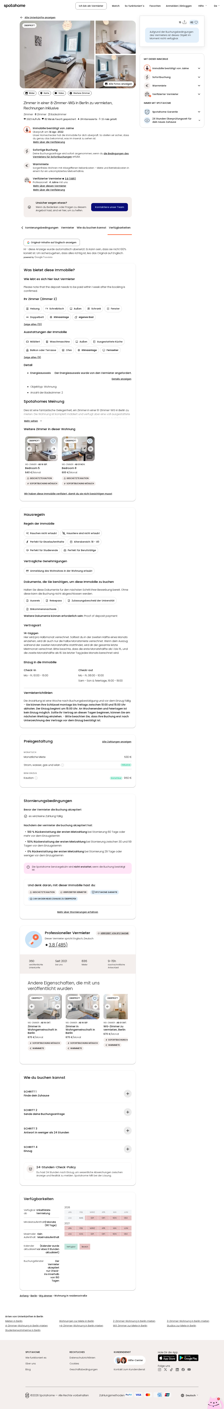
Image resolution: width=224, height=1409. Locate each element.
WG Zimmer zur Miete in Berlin (130, 1325)
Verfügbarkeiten (120, 228)
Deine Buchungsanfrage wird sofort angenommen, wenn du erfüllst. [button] (81, 155)
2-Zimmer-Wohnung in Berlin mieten (134, 1321)
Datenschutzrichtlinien (82, 1357)
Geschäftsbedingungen (84, 1369)
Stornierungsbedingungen (41, 228)
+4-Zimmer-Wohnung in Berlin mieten (81, 1325)
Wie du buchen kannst (91, 228)
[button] (203, 6)
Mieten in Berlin (13, 1321)
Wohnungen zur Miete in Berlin (76, 1321)
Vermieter (67, 228)
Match (116, 6)
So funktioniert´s (134, 6)
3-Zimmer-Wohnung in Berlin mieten (188, 1321)
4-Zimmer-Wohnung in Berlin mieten (26, 1325)
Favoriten (155, 6)
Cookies (74, 1363)
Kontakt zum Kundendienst (129, 1369)
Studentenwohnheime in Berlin (23, 1330)
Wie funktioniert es (35, 1357)
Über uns (30, 1363)
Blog (28, 1369)
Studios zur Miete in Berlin (181, 1325)
